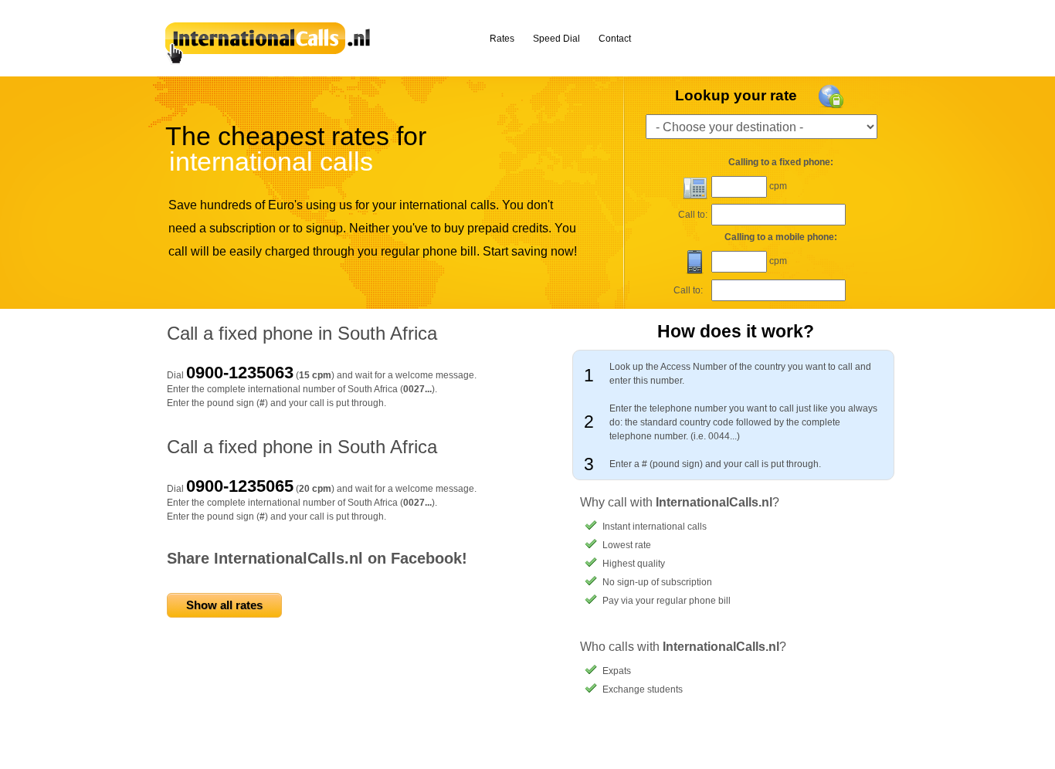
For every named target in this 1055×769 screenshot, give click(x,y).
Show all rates (224, 604)
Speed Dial (556, 38)
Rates (502, 38)
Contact (615, 38)
